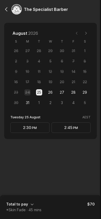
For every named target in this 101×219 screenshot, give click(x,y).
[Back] (6, 9)
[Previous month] (77, 33)
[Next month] (86, 33)
